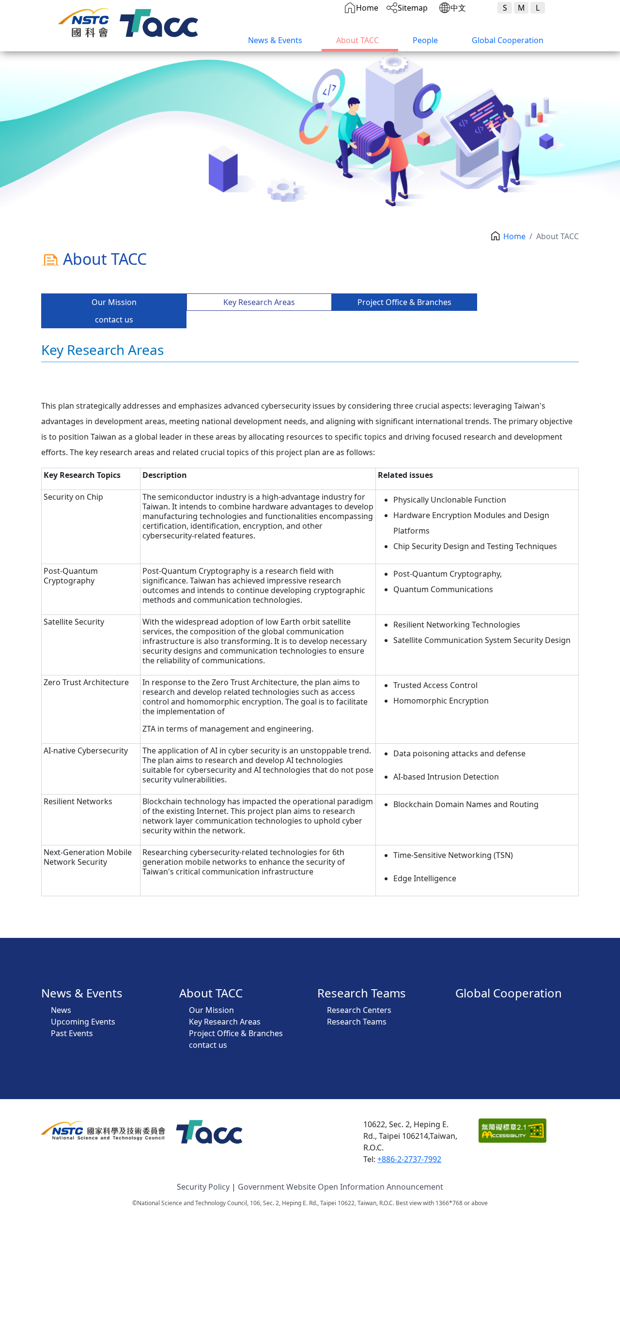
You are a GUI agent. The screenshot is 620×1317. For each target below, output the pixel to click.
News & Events (275, 40)
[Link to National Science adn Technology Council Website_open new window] (86, 19)
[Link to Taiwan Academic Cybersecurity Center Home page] (161, 19)
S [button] (505, 7)
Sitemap (413, 7)
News (61, 1010)
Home (367, 7)
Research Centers (359, 1010)
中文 (458, 7)
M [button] (521, 7)
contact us (114, 319)
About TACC (357, 40)
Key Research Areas (259, 302)
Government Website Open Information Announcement (340, 1186)
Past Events (72, 1033)
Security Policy (203, 1186)
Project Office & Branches (404, 302)
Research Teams (361, 993)
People (425, 40)
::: (230, 35)
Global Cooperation (507, 40)
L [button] (538, 7)
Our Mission (114, 302)
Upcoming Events (83, 1021)
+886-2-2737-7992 (409, 1159)
